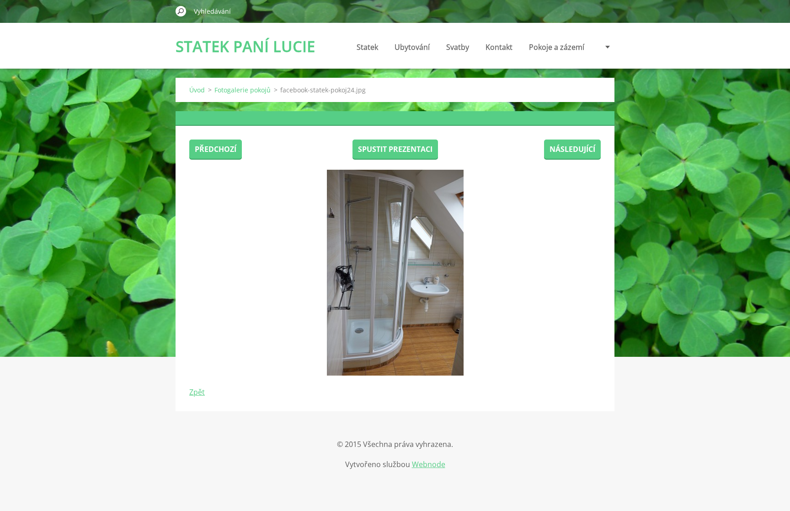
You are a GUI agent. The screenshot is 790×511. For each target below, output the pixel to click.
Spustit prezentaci (395, 149)
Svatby (457, 47)
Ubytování (412, 47)
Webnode (428, 464)
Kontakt (499, 47)
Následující (572, 149)
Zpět (197, 392)
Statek (367, 47)
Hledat (181, 11)
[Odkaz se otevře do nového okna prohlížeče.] (395, 273)
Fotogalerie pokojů (242, 90)
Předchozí (215, 149)
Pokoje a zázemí (556, 47)
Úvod (197, 90)
